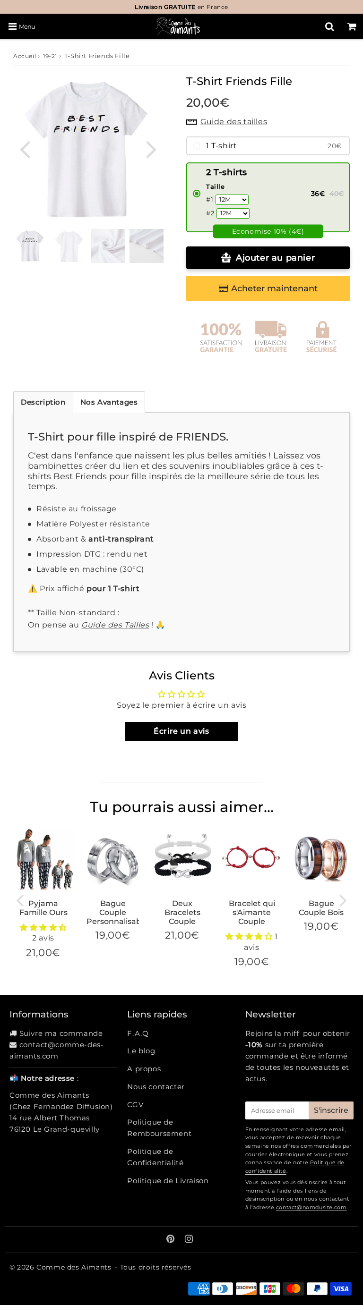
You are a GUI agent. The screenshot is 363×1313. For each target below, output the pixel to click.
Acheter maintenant (274, 288)
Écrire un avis (181, 731)
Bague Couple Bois (321, 908)
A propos (144, 1068)
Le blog (141, 1050)
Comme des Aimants (73, 1267)
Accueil (24, 55)
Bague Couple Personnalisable (117, 912)
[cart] (352, 26)
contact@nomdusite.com (311, 1207)
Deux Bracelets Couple (182, 912)
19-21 (50, 55)
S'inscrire (331, 1110)
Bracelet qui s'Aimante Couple (252, 912)
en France (181, 6)
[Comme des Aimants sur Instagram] (189, 1239)
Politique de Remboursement (159, 1128)
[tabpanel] (69, 246)
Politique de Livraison (167, 1180)
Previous (24, 148)
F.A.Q (137, 1033)
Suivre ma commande (61, 1033)
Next (151, 148)
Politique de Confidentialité (155, 1157)
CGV (135, 1104)
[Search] (329, 26)
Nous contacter (155, 1086)
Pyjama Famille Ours (43, 908)
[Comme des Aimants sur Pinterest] (171, 1239)
